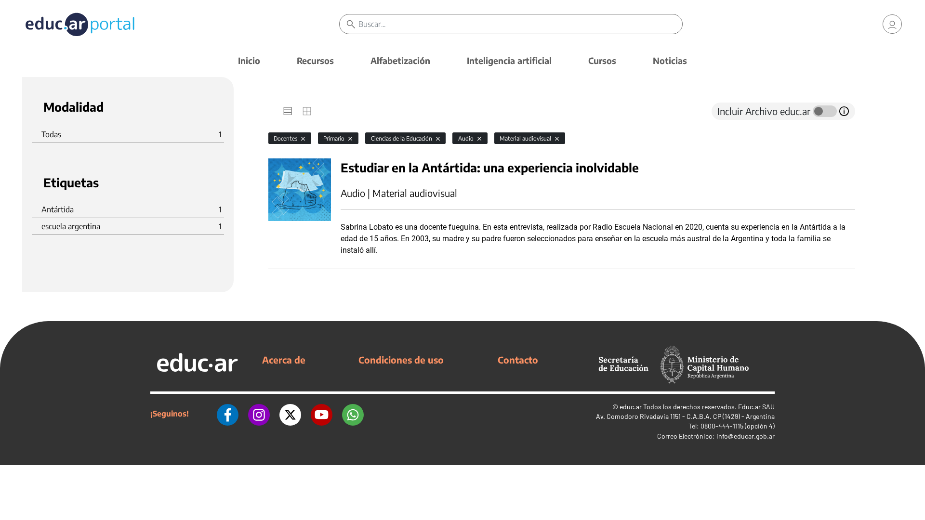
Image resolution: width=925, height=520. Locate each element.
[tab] (287, 111)
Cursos (602, 60)
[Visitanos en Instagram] (259, 414)
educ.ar (631, 407)
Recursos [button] (315, 60)
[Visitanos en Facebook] (227, 414)
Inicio (249, 60)
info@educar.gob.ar (745, 436)
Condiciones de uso (401, 359)
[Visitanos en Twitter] (290, 414)
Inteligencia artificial (509, 60)
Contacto (518, 359)
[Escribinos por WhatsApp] (353, 414)
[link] (892, 24)
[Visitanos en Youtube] (321, 414)
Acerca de (283, 359)
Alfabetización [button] (400, 60)
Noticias (670, 60)
